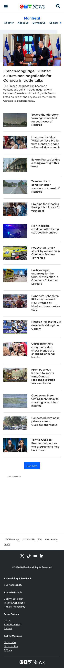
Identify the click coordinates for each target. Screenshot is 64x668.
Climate (53, 22)
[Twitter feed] (22, 556)
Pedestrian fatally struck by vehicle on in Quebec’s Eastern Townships (45, 252)
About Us (23, 22)
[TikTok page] (29, 556)
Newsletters (51, 539)
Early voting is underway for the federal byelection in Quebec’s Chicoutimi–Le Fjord (45, 277)
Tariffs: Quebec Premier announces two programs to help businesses (45, 445)
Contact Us (38, 22)
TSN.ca (8, 628)
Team (7, 544)
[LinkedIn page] (42, 556)
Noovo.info (10, 642)
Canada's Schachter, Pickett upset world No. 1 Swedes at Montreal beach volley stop (45, 302)
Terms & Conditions (14, 602)
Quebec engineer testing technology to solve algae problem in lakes (45, 400)
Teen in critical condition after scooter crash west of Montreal (45, 186)
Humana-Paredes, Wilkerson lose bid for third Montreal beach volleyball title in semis (45, 142)
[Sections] (6, 6)
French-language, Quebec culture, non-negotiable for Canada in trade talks (27, 75)
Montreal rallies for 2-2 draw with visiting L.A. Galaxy (46, 325)
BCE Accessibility (13, 584)
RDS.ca (8, 650)
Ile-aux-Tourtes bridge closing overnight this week (45, 163)
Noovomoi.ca (11, 646)
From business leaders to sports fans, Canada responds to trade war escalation (43, 376)
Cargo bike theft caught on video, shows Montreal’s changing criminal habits (43, 350)
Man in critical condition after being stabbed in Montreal (45, 229)
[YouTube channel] (35, 556)
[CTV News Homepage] (32, 7)
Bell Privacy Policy (13, 598)
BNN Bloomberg (12, 624)
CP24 (7, 620)
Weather (9, 22)
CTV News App (12, 539)
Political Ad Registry (14, 606)
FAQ (40, 539)
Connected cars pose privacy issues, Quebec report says (45, 421)
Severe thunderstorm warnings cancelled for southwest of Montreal (45, 119)
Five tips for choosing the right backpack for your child (46, 207)
